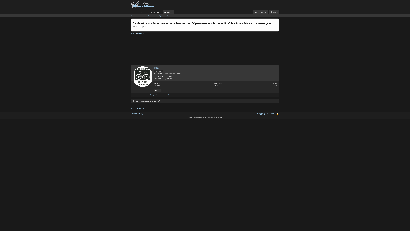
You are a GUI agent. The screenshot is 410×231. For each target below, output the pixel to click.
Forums (143, 12)
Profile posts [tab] (137, 95)
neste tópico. (140, 26)
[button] (147, 12)
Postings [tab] (159, 95)
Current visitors (136, 16)
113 (275, 85)
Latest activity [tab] (149, 95)
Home (135, 12)
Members (168, 12)
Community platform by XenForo (205, 117)
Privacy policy (260, 114)
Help (268, 114)
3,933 (157, 85)
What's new (155, 12)
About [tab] (166, 95)
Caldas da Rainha (174, 74)
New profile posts (148, 16)
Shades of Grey (138, 114)
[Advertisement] (195, 50)
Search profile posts (162, 16)
